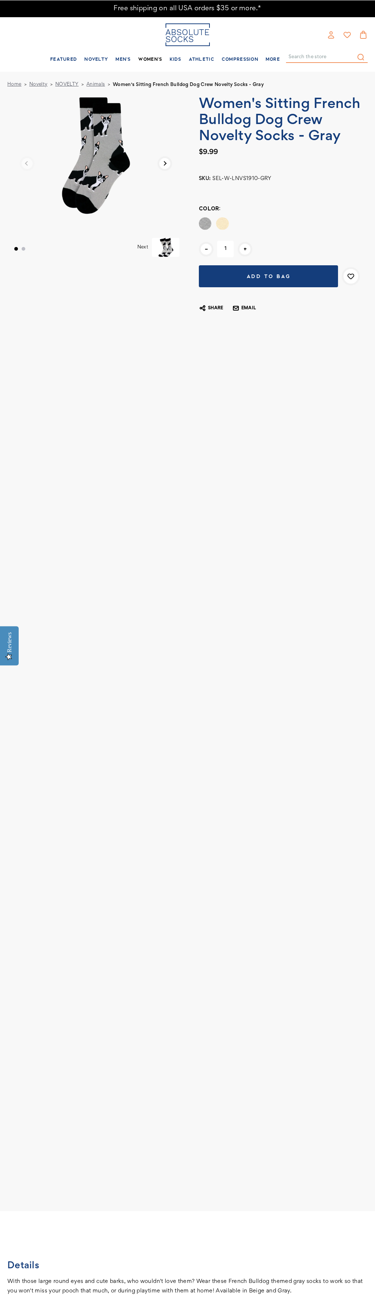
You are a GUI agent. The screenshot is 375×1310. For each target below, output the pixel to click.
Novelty (96, 59)
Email (248, 308)
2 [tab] (23, 249)
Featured (63, 59)
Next (164, 163)
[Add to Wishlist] (351, 276)
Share (215, 308)
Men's (122, 59)
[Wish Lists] (347, 34)
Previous (27, 163)
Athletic (201, 59)
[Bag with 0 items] (363, 34)
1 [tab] (16, 249)
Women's (150, 59)
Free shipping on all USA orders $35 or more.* (187, 8)
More (273, 59)
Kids (175, 59)
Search (360, 57)
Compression (240, 59)
